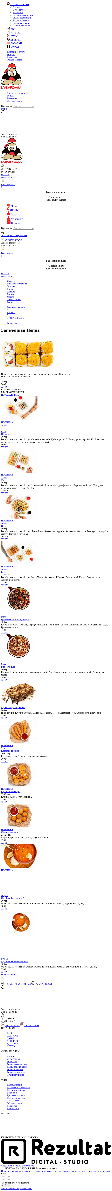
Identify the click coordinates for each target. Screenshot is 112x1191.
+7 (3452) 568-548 (18, 235)
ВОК (9, 1033)
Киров (10, 289)
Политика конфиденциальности (17, 1171)
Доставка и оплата (16, 52)
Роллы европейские (23, 17)
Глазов (10, 302)
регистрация (7, 177)
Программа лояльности (18, 1087)
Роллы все (18, 12)
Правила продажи (16, 1098)
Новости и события (16, 1090)
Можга (10, 297)
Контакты (12, 57)
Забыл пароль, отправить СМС (16, 1188)
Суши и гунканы (21, 25)
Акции (16, 7)
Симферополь (14, 299)
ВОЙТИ (5, 174)
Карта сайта (13, 1108)
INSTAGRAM (31, 1025)
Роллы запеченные (22, 23)
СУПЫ (10, 1038)
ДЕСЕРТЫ (12, 1041)
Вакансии (12, 1092)
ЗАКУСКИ (12, 1035)
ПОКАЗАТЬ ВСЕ (10, 395)
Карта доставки (14, 1085)
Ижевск (11, 281)
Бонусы (11, 54)
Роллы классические (23, 15)
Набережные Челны (17, 283)
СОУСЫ (11, 1046)
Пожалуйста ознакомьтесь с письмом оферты (56, 1171)
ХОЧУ (4, 387)
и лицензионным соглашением (94, 1171)
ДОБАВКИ (12, 1043)
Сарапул (11, 291)
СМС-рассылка (14, 1100)
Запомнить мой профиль (17, 1182)
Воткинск (12, 294)
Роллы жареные (21, 20)
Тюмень (11, 286)
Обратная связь (14, 59)
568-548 (5, 235)
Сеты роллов (19, 10)
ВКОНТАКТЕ (12, 1025)
